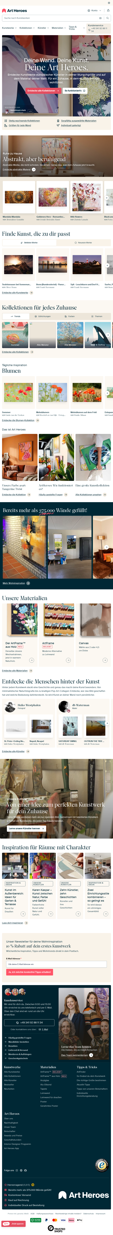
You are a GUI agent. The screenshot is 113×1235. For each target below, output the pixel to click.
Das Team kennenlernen (74, 1055)
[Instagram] (16, 1170)
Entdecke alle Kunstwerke (15, 292)
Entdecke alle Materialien (15, 670)
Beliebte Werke (30, 242)
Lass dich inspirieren (12, 923)
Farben (71, 316)
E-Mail (45, 1029)
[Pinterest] (21, 1170)
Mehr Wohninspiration (14, 583)
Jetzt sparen (14, 1223)
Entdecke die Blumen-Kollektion (18, 420)
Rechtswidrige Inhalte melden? (68, 1213)
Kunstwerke (8, 28)
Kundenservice (95, 25)
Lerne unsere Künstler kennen (24, 828)
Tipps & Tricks (72, 27)
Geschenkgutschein (18, 1058)
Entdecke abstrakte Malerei (16, 169)
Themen (98, 316)
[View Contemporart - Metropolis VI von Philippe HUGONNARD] (21, 538)
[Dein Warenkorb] (108, 10)
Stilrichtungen (44, 316)
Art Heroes (11, 1113)
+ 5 (30, 111)
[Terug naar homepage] (14, 10)
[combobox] (50, 18)
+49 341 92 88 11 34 (99, 30)
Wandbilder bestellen (18, 1042)
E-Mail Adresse (13, 958)
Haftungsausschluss (45, 1213)
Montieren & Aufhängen (19, 1054)
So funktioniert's (73, 90)
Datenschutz (88, 1213)
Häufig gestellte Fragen (19, 1037)
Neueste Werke (85, 242)
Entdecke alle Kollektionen (41, 90)
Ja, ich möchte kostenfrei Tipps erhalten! (29, 972)
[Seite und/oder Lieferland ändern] (109, 3)
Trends (17, 316)
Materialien (57, 28)
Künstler (42, 28)
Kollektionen (26, 28)
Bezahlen (13, 1046)
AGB (32, 1213)
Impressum (100, 1213)
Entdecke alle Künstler (13, 751)
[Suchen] (107, 18)
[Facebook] (25, 1170)
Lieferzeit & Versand (18, 1050)
